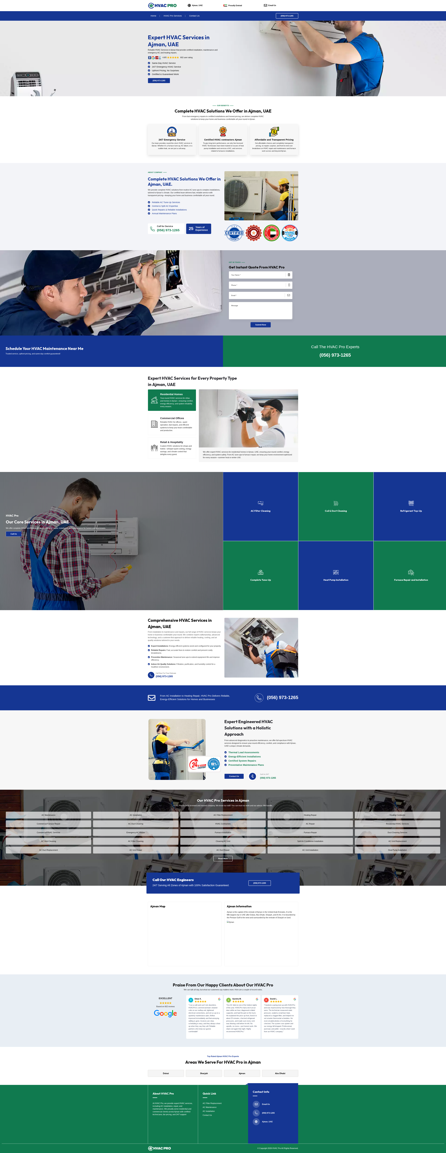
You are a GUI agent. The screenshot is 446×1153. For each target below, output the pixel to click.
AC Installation (136, 815)
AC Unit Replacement (398, 841)
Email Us (272, 5)
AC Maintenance (48, 815)
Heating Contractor (397, 815)
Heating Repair (310, 815)
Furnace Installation (223, 833)
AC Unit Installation (310, 850)
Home (153, 16)
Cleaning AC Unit (223, 841)
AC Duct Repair (223, 850)
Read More (223, 859)
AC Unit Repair (136, 850)
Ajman (242, 1073)
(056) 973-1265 (287, 16)
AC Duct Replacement (48, 850)
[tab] (172, 400)
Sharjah (204, 1073)
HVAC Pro (276, 1148)
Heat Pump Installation (397, 850)
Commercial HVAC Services (48, 833)
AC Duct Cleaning (135, 824)
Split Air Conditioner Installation (310, 841)
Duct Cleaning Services (397, 833)
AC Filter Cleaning (135, 841)
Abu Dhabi (280, 1073)
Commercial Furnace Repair (48, 824)
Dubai (166, 1073)
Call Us (14, 534)
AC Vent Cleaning (48, 841)
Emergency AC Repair (135, 833)
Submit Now (260, 325)
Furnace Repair (310, 833)
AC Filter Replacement (223, 815)
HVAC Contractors (223, 824)
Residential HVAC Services (397, 824)
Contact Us (194, 16)
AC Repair (310, 824)
